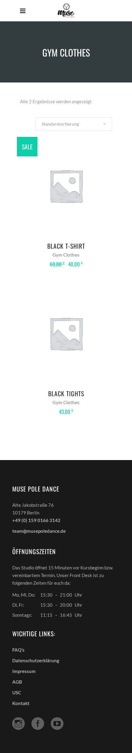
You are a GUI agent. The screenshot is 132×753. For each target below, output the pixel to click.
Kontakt (20, 703)
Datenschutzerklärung (35, 660)
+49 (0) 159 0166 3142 (36, 520)
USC (16, 692)
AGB (17, 682)
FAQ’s (18, 649)
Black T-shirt (66, 245)
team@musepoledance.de (39, 531)
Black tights (66, 393)
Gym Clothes (66, 255)
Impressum (24, 671)
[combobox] (73, 124)
